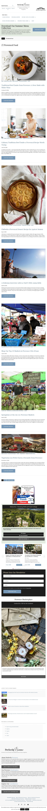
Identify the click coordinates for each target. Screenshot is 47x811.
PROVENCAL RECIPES (16, 17)
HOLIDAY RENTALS (6, 17)
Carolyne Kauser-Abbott (7, 278)
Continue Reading (8, 100)
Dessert (3, 225)
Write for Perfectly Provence (34, 797)
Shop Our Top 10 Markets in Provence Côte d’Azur (20, 351)
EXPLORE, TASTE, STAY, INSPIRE (28, 17)
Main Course (15, 81)
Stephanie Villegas (26, 225)
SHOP (33, 21)
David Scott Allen (8, 81)
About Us (3, 8)
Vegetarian (22, 453)
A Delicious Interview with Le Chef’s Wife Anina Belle (21, 283)
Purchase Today (39, 29)
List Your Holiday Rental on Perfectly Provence (15, 800)
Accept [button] (22, 809)
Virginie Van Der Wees (27, 138)
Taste (29, 81)
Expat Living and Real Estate (12, 726)
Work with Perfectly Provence (18, 799)
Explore (7, 729)
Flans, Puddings (9, 225)
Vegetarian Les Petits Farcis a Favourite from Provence (21, 458)
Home (3, 38)
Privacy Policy (28, 588)
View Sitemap (30, 801)
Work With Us (8, 8)
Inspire (7, 731)
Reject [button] (27, 809)
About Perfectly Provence (11, 766)
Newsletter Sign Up (11, 797)
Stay (7, 733)
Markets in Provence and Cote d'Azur (21, 346)
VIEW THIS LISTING (23, 541)
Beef (2, 81)
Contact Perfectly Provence (20, 801)
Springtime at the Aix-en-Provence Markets (17, 415)
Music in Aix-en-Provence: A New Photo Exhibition (18, 706)
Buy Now (23, 663)
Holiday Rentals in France (30, 799)
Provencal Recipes (23, 81)
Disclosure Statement (37, 800)
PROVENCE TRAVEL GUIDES (23, 21)
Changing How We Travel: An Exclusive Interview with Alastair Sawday (23, 692)
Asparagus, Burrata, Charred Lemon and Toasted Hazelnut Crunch (22, 713)
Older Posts (10, 480)
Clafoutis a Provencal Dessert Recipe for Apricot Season (22, 229)
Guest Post (3, 410)
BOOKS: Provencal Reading (8, 21)
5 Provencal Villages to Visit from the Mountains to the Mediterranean (23, 699)
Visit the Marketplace (9, 780)
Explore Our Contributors (11, 791)
